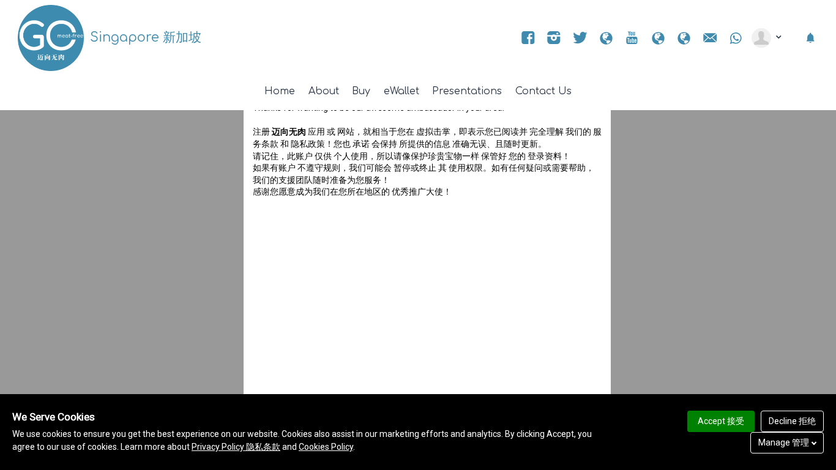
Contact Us (543, 91)
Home (279, 91)
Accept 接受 (721, 421)
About (323, 91)
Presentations (467, 91)
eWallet (401, 91)
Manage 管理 (783, 442)
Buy (361, 91)
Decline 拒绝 (792, 421)
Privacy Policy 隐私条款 (236, 447)
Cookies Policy (326, 447)
